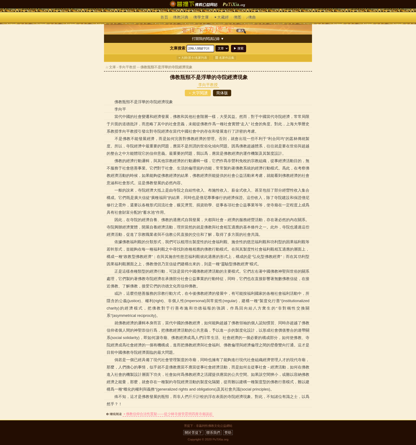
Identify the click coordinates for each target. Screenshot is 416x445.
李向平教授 (127, 67)
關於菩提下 (193, 432)
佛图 (237, 17)
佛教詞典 (180, 17)
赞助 (227, 432)
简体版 (222, 93)
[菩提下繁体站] (208, 7)
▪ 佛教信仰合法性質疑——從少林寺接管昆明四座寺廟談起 (168, 414)
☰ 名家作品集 (224, 57)
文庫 (112, 67)
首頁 (164, 17)
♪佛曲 (251, 17)
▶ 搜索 (239, 48)
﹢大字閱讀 (198, 93)
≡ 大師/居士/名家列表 (193, 57)
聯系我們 (213, 432)
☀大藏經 (221, 17)
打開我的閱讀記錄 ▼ (208, 39)
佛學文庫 (201, 17)
